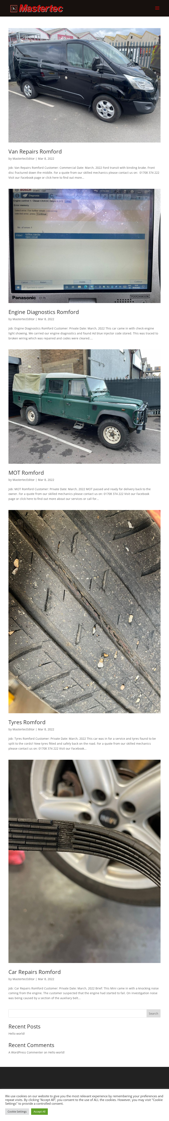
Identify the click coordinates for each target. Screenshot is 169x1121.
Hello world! (16, 1033)
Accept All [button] (39, 1111)
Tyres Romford (27, 722)
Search (153, 1013)
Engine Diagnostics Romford (43, 312)
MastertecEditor (24, 158)
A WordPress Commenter (25, 1052)
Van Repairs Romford (35, 151)
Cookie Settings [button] (17, 1111)
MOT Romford (26, 472)
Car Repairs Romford (34, 972)
